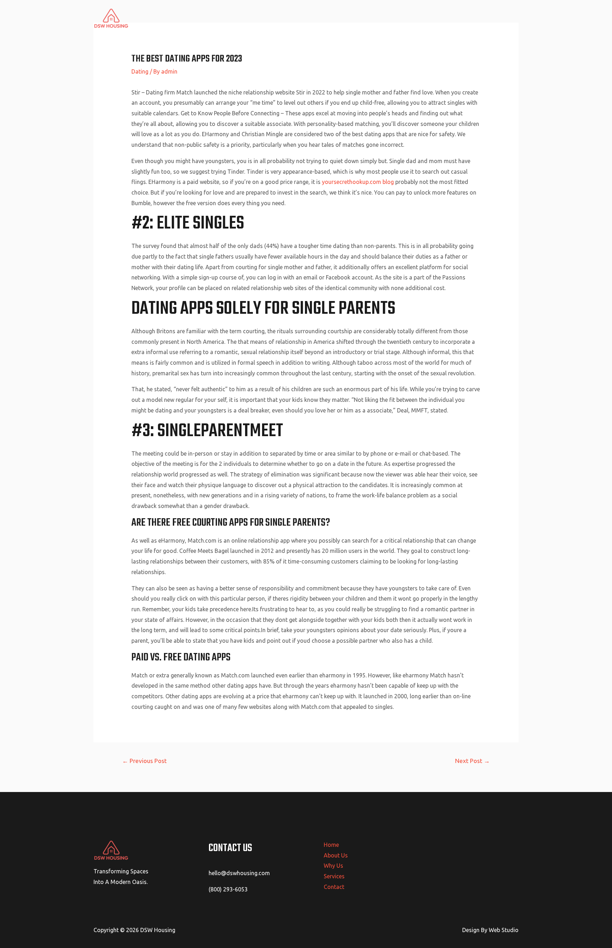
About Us (407, 18)
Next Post (472, 760)
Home (377, 18)
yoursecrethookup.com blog (358, 182)
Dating (139, 71)
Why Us (439, 18)
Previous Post (144, 760)
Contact (503, 18)
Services (470, 18)
